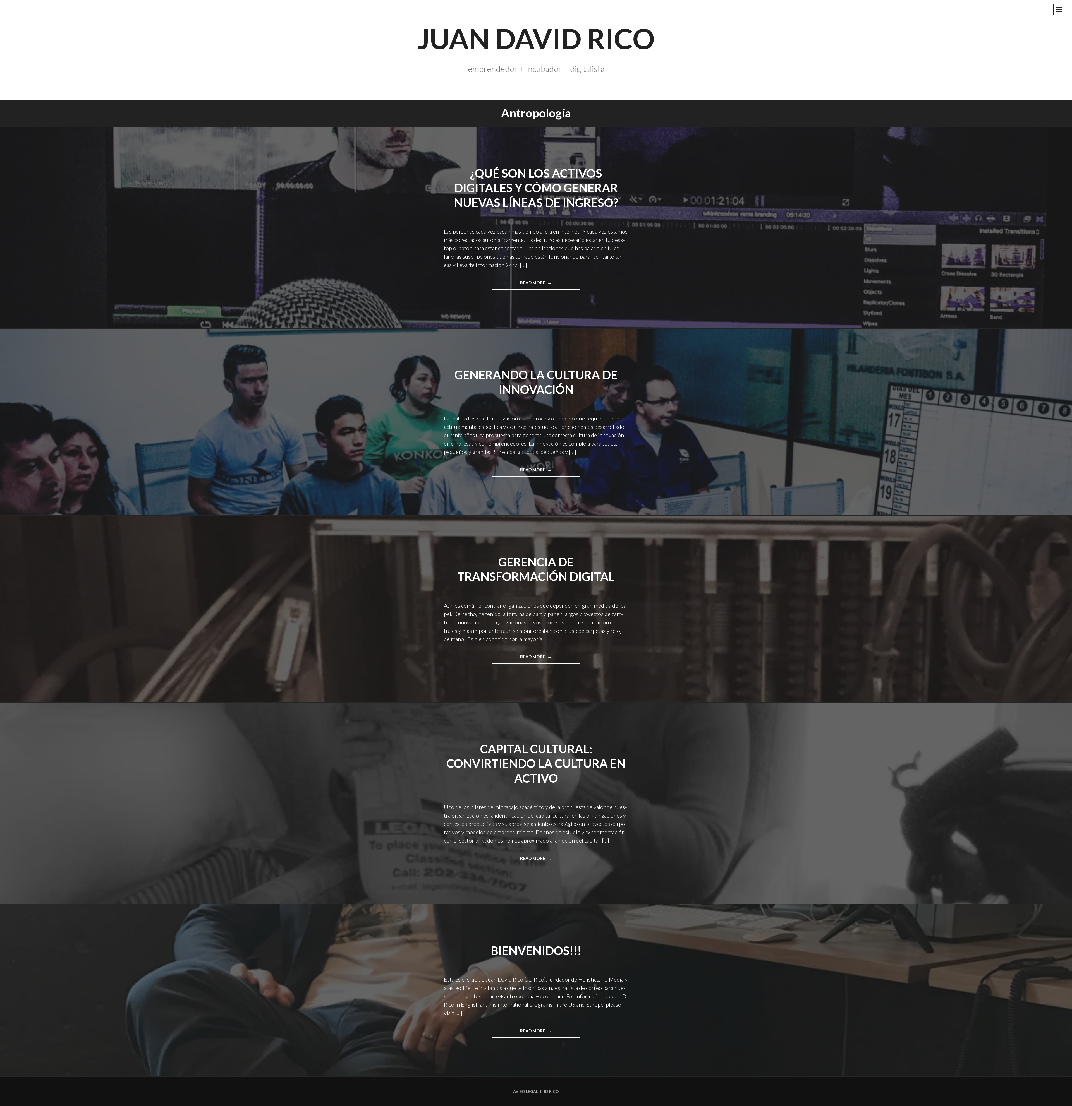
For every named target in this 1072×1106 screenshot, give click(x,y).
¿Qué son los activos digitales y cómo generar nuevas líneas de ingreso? (536, 188)
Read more (544, 285)
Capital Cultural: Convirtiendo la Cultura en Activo (536, 763)
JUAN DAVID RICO (536, 38)
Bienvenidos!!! (536, 951)
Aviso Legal (525, 1091)
